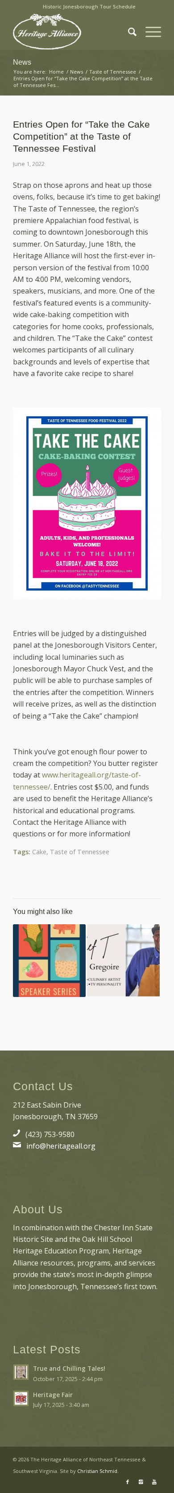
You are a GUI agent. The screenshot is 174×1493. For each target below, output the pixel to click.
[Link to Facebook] (127, 1482)
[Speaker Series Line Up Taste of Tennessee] (49, 960)
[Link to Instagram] (141, 1482)
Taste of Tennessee (79, 852)
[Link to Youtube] (154, 1482)
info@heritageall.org (60, 1146)
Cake (39, 852)
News (22, 62)
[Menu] (149, 32)
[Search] (128, 32)
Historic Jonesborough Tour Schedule (89, 6)
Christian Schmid (97, 1471)
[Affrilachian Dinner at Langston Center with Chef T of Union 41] (123, 960)
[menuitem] (89, 6)
